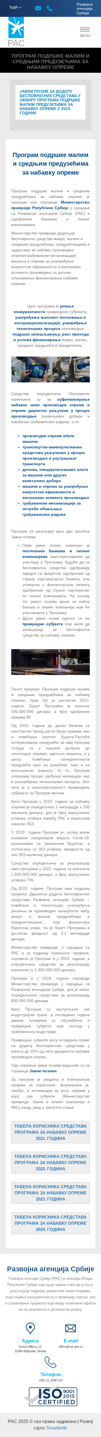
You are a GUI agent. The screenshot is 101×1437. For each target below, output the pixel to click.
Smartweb (56, 1427)
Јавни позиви (43, 1071)
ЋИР (13, 7)
